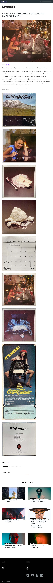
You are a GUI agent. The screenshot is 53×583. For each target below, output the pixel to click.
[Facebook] (37, 575)
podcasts (3, 563)
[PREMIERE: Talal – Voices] (13, 493)
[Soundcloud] (41, 575)
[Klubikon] (8, 7)
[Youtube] (32, 575)
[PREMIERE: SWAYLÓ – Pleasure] (13, 514)
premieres (7, 498)
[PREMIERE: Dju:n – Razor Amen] (39, 539)
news (27, 563)
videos (3, 568)
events (27, 568)
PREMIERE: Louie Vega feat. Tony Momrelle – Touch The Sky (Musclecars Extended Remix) (39, 523)
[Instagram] (27, 575)
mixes (3, 567)
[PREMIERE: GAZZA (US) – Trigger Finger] (13, 539)
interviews (28, 566)
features (6, 466)
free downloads (4, 566)
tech (27, 569)
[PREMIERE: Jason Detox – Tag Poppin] (39, 493)
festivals (28, 567)
